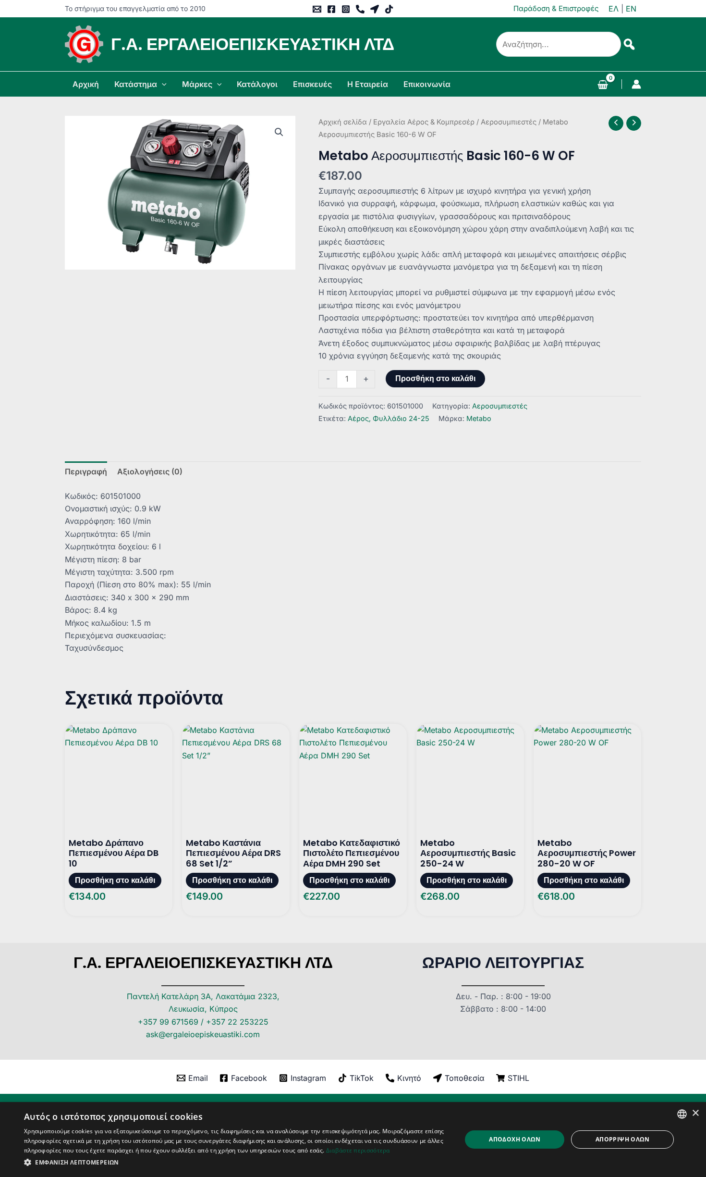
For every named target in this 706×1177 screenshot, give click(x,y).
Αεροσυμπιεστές (508, 122)
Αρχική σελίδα (342, 122)
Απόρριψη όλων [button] (622, 1139)
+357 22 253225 (237, 1022)
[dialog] (353, 1139)
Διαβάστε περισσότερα (358, 1150)
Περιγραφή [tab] (86, 471)
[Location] (374, 9)
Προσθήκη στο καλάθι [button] (115, 880)
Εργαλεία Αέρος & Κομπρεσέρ (424, 122)
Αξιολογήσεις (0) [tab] (150, 471)
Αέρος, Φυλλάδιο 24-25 (388, 418)
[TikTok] (389, 9)
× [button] (695, 1113)
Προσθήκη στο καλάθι (435, 378)
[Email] (317, 9)
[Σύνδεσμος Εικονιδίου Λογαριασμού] (636, 84)
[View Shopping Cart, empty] (602, 85)
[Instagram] (345, 9)
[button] (162, 84)
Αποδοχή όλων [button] (514, 1139)
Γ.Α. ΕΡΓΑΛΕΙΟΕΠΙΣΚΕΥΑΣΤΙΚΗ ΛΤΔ (252, 44)
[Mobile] (360, 9)
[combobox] (682, 1114)
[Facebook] (331, 9)
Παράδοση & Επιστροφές (556, 8)
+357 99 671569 (168, 1022)
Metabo (478, 418)
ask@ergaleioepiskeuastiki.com (203, 1034)
